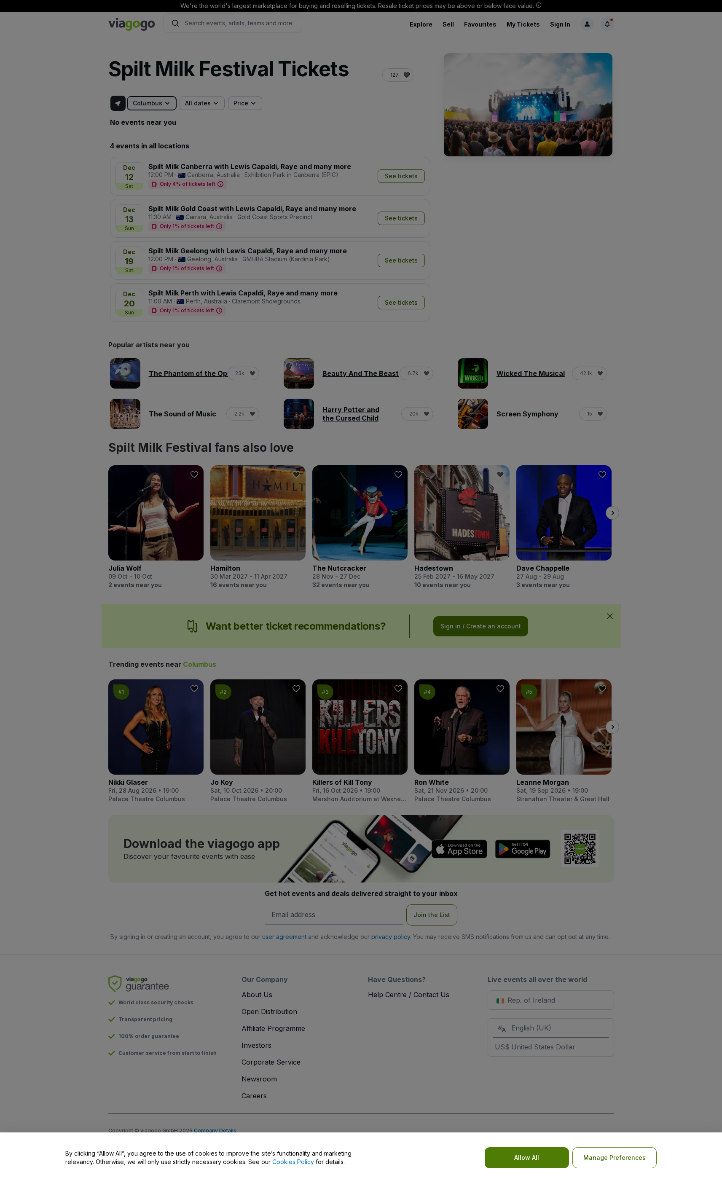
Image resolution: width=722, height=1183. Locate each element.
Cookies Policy (293, 1161)
